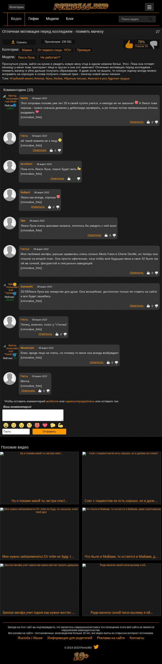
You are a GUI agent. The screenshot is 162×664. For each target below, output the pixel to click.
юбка (58, 78)
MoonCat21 (27, 347)
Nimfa (24, 98)
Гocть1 (25, 249)
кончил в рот (97, 78)
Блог (70, 19)
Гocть (24, 135)
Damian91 (27, 286)
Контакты (137, 638)
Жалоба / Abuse (30, 638)
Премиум (83, 50)
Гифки (33, 19)
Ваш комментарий (17, 406)
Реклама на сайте (111, 638)
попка (40, 78)
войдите (52, 401)
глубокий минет (22, 78)
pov (49, 78)
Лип (23, 220)
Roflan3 (25, 192)
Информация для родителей (69, 638)
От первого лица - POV (54, 50)
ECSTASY (26, 164)
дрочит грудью (120, 78)
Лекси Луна (26, 57)
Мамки (27, 50)
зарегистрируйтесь (79, 401)
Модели (52, 19)
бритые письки (76, 78)
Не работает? (50, 57)
